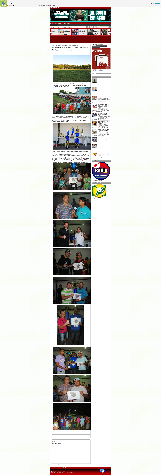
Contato (68, 23)
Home (53, 45)
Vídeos (64, 23)
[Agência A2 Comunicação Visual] (103, 472)
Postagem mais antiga (87, 464)
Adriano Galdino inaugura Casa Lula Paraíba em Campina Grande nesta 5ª (76, 32)
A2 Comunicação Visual (60, 471)
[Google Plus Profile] (89, 27)
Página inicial (71, 464)
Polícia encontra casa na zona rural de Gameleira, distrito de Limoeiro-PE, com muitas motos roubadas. (104, 138)
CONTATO (55, 25)
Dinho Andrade (84, 474)
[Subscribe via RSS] (96, 27)
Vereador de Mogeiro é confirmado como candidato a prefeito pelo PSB (104, 97)
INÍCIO (51, 25)
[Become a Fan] (93, 27)
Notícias (59, 23)
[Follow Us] (91, 27)
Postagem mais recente (55, 464)
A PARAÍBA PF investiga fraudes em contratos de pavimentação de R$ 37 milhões (91, 32)
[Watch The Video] (87, 27)
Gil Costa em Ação (60, 472)
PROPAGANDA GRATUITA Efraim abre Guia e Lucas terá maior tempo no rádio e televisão (105, 32)
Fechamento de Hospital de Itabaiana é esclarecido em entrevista (102, 114)
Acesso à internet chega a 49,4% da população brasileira (104, 153)
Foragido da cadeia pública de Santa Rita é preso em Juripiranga (103, 79)
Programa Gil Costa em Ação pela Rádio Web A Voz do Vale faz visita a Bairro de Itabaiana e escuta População (104, 106)
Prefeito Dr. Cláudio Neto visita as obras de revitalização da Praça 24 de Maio (103, 130)
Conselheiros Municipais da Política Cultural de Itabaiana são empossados (104, 122)
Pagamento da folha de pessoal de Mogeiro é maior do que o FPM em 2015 (104, 145)
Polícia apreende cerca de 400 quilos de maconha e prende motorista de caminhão (62, 32)
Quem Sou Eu (54, 23)
